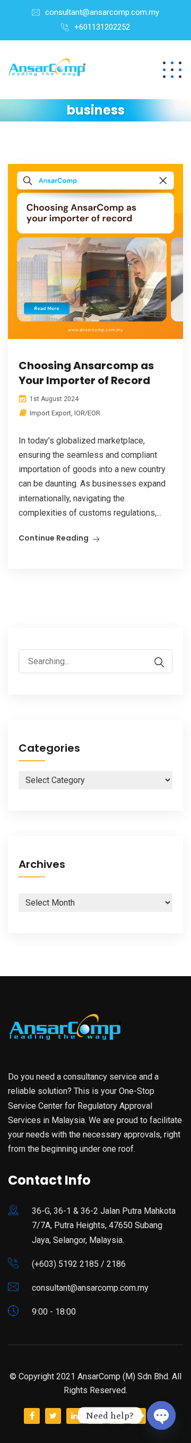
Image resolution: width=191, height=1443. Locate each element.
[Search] (153, 662)
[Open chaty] (161, 1415)
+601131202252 (102, 27)
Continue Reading (54, 538)
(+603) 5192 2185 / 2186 (79, 1264)
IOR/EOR (87, 413)
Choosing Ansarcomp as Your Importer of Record (86, 373)
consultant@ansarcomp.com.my (102, 12)
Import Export (50, 413)
